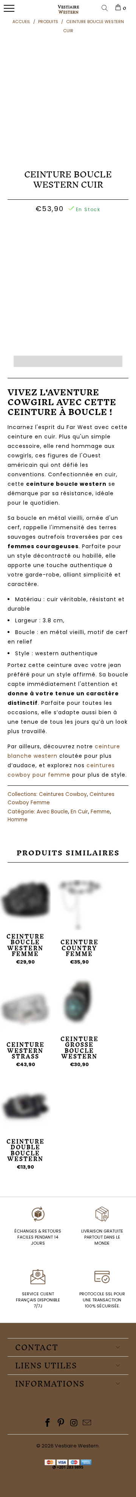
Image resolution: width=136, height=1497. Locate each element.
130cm (80, 249)
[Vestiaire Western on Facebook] (48, 1423)
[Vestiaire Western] (68, 12)
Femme (100, 811)
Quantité (68, 268)
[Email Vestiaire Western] (87, 1423)
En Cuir (79, 811)
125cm (53, 249)
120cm (105, 228)
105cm (28, 228)
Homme (18, 819)
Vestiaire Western (77, 1445)
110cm (54, 228)
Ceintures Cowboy (63, 794)
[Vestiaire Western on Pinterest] (61, 1423)
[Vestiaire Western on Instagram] (74, 1423)
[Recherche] (106, 8)
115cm (79, 228)
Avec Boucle (52, 811)
